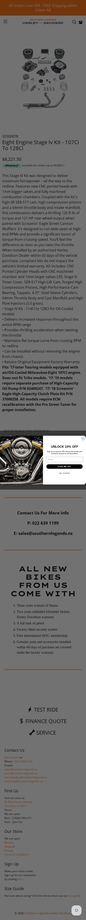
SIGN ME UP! (64, 466)
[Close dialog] (83, 438)
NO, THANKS (64, 473)
